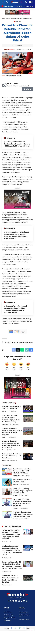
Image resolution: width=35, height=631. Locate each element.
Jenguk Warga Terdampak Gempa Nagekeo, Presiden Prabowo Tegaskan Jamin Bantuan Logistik (15, 309)
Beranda (3, 18)
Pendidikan (16, 475)
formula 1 (20, 342)
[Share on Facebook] (11, 628)
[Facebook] (8, 600)
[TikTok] (21, 600)
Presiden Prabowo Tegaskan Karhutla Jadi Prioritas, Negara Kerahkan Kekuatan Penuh (23, 514)
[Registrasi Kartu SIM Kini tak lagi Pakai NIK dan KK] (7, 482)
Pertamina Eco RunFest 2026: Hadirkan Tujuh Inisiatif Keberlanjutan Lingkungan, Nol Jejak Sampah (11, 534)
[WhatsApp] (26, 600)
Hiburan (4, 460)
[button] (3, 2)
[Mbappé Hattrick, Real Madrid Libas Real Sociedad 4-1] (28, 409)
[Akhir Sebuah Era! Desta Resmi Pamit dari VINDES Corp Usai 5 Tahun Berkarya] (28, 456)
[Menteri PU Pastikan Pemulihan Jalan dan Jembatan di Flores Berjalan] (28, 578)
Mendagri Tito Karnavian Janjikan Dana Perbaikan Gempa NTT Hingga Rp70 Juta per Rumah (17, 144)
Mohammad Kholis (9, 49)
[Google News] (16, 600)
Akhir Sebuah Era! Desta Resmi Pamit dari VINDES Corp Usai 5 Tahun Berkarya (11, 456)
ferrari (14, 342)
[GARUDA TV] (17, 2)
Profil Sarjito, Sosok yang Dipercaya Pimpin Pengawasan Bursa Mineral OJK (23, 491)
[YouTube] (13, 600)
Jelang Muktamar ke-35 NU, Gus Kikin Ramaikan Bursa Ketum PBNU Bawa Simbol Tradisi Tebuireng (12, 565)
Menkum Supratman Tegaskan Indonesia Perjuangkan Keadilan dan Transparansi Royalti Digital (12, 550)
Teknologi (15, 484)
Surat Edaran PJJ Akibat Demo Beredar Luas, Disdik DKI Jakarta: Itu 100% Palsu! (22, 471)
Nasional (8, 18)
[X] (10, 600)
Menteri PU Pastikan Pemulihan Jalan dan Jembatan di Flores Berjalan (10, 579)
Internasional (5, 424)
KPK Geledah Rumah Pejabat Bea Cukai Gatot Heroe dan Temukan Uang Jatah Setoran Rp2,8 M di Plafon (16, 235)
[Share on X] (15, 628)
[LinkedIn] (24, 600)
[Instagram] (19, 600)
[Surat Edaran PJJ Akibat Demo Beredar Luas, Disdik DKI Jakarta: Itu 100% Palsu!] (7, 471)
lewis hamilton (28, 342)
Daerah (3, 437)
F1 (10, 342)
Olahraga (4, 411)
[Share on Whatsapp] (22, 350)
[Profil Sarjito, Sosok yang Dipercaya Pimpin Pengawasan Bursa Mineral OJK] (7, 491)
